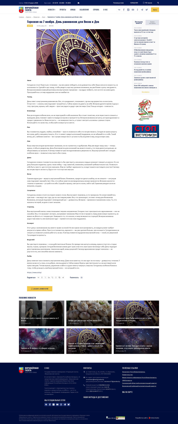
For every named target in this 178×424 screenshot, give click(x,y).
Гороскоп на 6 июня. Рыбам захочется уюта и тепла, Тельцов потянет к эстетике (134, 319)
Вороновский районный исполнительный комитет (139, 386)
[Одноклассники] (41, 277)
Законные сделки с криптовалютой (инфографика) (145, 78)
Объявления (84, 9)
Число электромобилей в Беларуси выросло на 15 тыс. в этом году (144, 31)
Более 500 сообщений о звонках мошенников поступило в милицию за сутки (145, 87)
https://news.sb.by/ (34, 272)
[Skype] (59, 277)
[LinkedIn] (48, 277)
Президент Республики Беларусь (133, 372)
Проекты (63, 9)
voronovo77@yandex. (111, 381)
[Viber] (52, 277)
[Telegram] (62, 277)
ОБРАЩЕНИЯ (134, 3)
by (119, 381)
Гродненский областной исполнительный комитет (139, 383)
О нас (105, 9)
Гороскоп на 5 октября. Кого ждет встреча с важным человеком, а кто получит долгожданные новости (134, 347)
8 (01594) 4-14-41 (104, 385)
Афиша (72, 9)
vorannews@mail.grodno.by (95, 379)
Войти (155, 10)
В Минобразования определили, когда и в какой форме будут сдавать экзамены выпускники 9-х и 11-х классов (145, 53)
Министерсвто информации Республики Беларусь (139, 377)
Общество (36, 17)
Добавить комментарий (40, 289)
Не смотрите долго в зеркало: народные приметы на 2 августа (40, 319)
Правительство (127, 375)
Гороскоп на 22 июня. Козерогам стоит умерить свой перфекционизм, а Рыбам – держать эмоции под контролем (86, 345)
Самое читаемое (152, 22)
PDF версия (148, 3)
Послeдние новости (139, 22)
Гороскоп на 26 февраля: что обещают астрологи (38, 348)
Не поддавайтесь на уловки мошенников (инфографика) (142, 71)
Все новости (145, 92)
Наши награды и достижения (95, 397)
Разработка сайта (141, 418)
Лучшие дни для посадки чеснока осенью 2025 (85, 320)
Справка (96, 9)
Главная (21, 17)
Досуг (43, 17)
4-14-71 (108, 389)
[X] (45, 277)
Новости (51, 9)
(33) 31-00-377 (94, 391)
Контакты (87, 368)
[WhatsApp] (55, 277)
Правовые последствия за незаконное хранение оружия (143, 63)
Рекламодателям (118, 3)
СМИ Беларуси (127, 380)
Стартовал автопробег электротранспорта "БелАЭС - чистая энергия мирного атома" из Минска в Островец (144, 41)
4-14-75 (106, 387)
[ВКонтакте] (38, 277)
